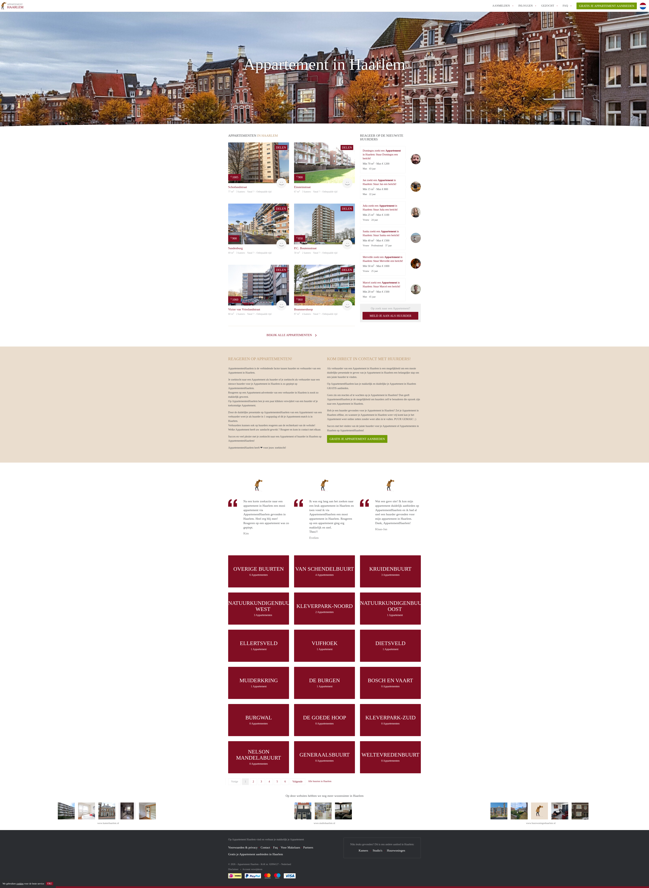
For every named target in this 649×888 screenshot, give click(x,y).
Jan (416, 187)
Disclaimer (233, 869)
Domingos (416, 159)
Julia (416, 212)
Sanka (416, 238)
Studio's (377, 850)
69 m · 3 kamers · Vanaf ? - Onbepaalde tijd (249, 253)
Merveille (416, 263)
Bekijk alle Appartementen (290, 335)
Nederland (286, 864)
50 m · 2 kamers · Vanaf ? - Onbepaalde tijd (315, 253)
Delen (281, 147)
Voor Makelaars (290, 847)
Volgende (297, 781)
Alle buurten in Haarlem (319, 781)
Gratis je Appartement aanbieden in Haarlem (255, 854)
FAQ (565, 5)
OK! (49, 883)
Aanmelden (501, 5)
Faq (275, 847)
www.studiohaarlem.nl (324, 823)
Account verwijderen (252, 869)
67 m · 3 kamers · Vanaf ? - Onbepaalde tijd (315, 191)
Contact (265, 847)
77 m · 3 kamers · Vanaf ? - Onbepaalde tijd (249, 191)
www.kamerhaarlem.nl (108, 823)
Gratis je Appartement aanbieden (606, 6)
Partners (308, 847)
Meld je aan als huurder (390, 315)
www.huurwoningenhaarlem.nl (541, 823)
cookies (19, 883)
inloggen (525, 5)
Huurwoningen (396, 850)
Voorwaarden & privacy (243, 847)
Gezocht (547, 5)
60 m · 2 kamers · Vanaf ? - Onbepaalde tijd (249, 314)
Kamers (363, 850)
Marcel (416, 289)
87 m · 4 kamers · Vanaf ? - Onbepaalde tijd (315, 314)
